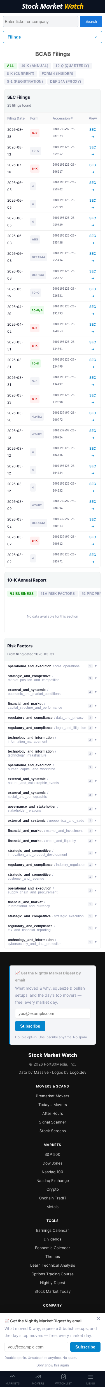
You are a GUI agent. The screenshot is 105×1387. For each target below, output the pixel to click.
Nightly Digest (52, 1282)
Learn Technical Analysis (52, 1265)
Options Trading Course (52, 1274)
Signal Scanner (52, 1122)
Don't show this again (52, 1365)
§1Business (22, 594)
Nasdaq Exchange (52, 1180)
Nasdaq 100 (52, 1172)
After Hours (52, 1113)
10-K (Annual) (34, 66)
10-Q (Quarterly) (72, 66)
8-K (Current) (20, 74)
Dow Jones (52, 1163)
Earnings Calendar (52, 1230)
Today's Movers (52, 1104)
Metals (52, 1206)
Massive (41, 1072)
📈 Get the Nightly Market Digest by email (48, 976)
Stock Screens (52, 1131)
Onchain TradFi (52, 1198)
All (10, 66)
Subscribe (30, 1026)
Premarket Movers (52, 1096)
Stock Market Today (52, 1291)
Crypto (52, 1189)
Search (91, 21)
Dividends (52, 1239)
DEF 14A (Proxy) (65, 82)
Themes (52, 1256)
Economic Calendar (52, 1248)
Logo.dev (78, 1072)
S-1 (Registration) (25, 82)
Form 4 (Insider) (57, 74)
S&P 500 (52, 1154)
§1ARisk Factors (58, 594)
